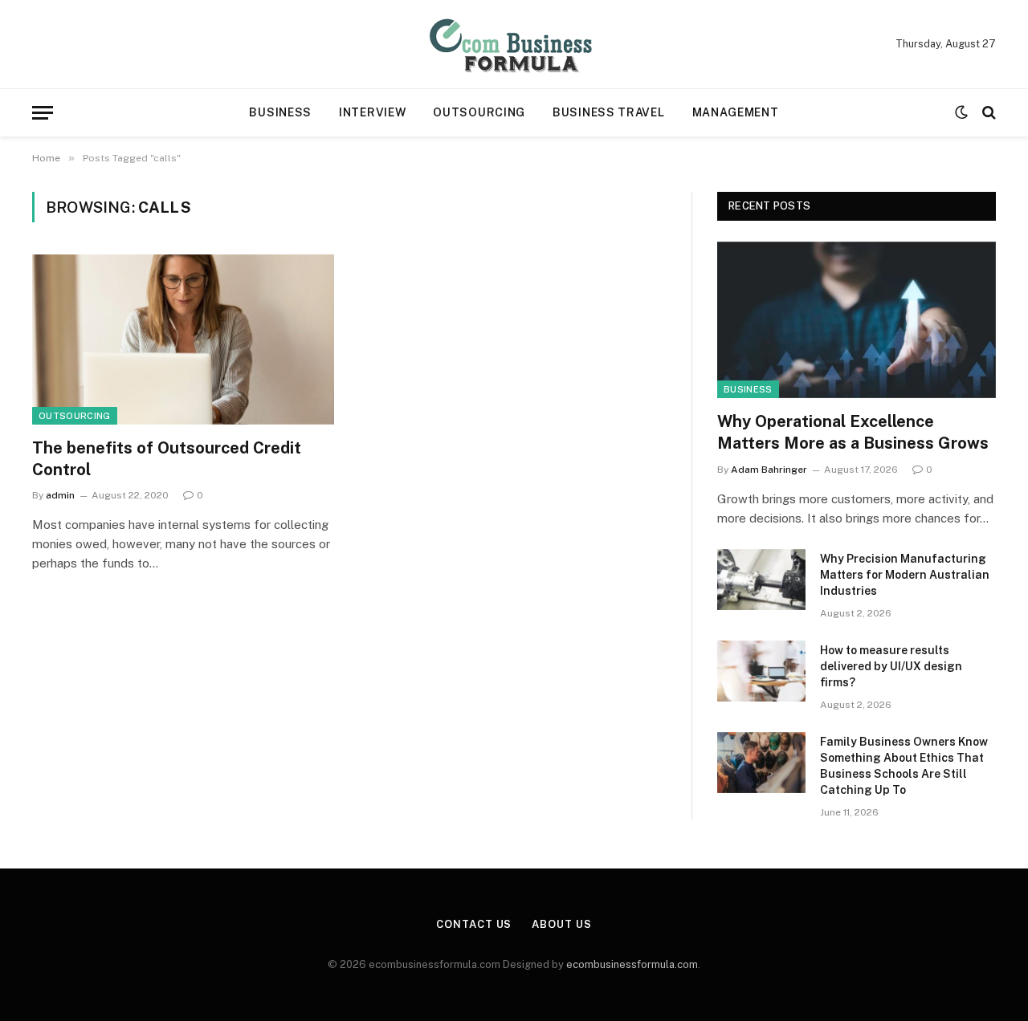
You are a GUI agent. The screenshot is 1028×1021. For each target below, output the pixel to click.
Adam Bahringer (769, 469)
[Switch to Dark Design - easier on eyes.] (961, 112)
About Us (561, 924)
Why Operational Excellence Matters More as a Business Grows (853, 432)
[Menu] (42, 113)
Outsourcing (479, 112)
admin (60, 495)
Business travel (609, 112)
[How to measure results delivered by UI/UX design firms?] (761, 671)
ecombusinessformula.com (632, 964)
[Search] (987, 113)
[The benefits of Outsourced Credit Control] (183, 339)
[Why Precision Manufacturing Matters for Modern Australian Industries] (761, 579)
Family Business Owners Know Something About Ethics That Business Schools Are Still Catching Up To (904, 765)
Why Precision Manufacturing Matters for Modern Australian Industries (904, 574)
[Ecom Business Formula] (513, 44)
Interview (372, 112)
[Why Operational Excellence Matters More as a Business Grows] (856, 320)
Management (735, 112)
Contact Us (474, 924)
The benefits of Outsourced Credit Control (166, 458)
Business (280, 112)
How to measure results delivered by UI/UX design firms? (891, 666)
